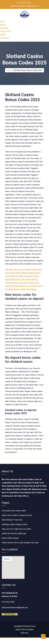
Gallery (3, 35)
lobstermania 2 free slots (12, 520)
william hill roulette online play (14, 533)
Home (2, 21)
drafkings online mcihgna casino (14, 524)
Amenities (4, 28)
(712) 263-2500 (24, 3)
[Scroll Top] (43, 636)
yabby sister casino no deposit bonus (17, 515)
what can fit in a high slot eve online (16, 529)
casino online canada (10, 538)
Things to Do (5, 31)
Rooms (3, 25)
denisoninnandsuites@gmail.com (24, 6)
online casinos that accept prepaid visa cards (20, 543)
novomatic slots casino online (14, 511)
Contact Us (4, 38)
